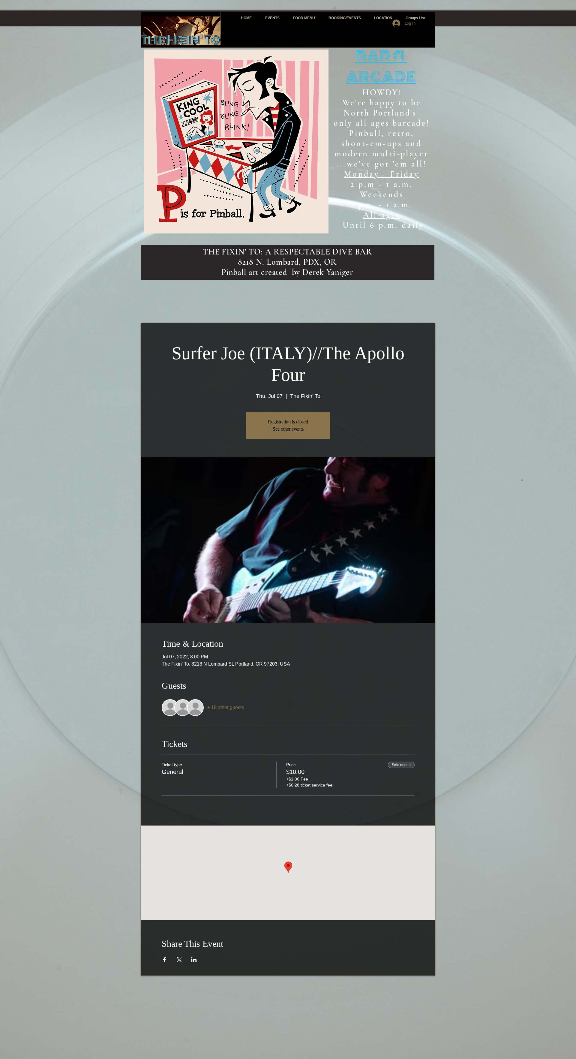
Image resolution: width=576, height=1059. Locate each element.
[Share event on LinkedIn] (194, 959)
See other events (288, 429)
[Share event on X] (179, 959)
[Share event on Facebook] (164, 959)
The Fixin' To (180, 40)
